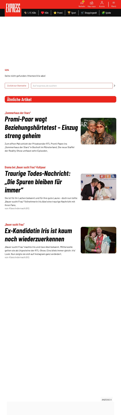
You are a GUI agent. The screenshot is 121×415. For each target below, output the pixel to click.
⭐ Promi (58, 12)
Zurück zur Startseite (16, 85)
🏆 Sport (71, 12)
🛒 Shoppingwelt (89, 12)
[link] (13, 8)
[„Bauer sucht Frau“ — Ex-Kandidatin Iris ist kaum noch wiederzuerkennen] (98, 240)
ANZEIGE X (107, 399)
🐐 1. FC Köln (30, 12)
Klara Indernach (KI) (19, 208)
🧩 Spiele (106, 12)
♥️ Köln (45, 12)
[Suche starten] (114, 85)
